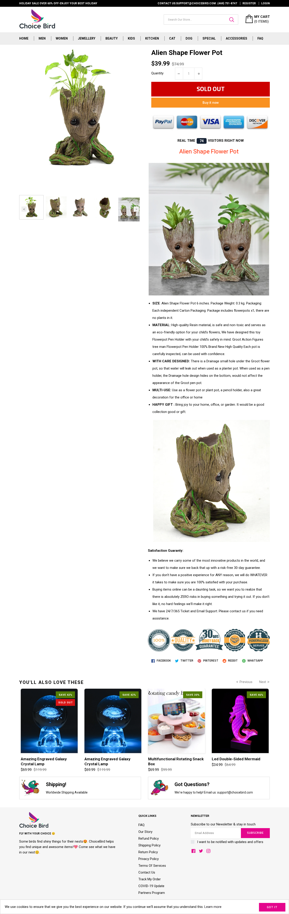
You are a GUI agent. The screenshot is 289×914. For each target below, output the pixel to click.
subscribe (255, 833)
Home (23, 38)
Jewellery (86, 38)
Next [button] (136, 209)
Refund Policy (148, 838)
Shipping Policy (149, 845)
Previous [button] (24, 209)
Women (62, 38)
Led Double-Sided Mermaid (236, 759)
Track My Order (149, 879)
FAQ (260, 38)
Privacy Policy (148, 859)
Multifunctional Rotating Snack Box (176, 761)
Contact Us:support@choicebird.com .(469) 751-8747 (197, 3)
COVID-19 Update (151, 886)
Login (265, 3)
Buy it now (211, 103)
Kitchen (152, 38)
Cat (172, 38)
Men (42, 38)
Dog (189, 38)
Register (249, 3)
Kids (131, 38)
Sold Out (211, 89)
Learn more (212, 907)
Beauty (111, 38)
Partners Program (151, 893)
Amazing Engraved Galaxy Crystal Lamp (44, 761)
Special (209, 38)
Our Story (145, 832)
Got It (272, 907)
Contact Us (146, 872)
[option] (31, 207)
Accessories (236, 38)
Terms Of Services (152, 866)
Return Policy (148, 852)
